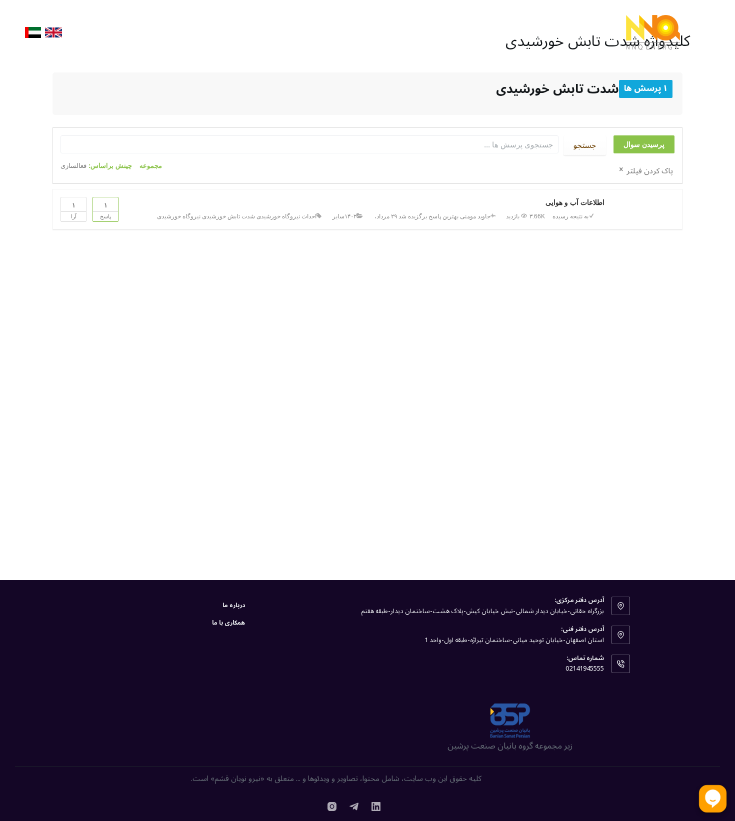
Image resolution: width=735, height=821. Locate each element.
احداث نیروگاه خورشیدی (286, 216)
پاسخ (105, 210)
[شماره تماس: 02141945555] (621, 664)
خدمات (464, 32)
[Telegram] (354, 806)
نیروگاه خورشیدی (178, 216)
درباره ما (257, 32)
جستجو (585, 145)
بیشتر (159, 32)
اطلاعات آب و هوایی (575, 202)
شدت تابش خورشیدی (228, 216)
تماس (94, 32)
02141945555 (585, 669)
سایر (338, 216)
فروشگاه (506, 32)
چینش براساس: (96, 165)
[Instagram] (332, 806)
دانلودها (357, 32)
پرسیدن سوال (644, 144)
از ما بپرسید (308, 32)
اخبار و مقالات (411, 32)
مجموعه (151, 165)
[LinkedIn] (376, 806)
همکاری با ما (206, 32)
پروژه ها (550, 32)
